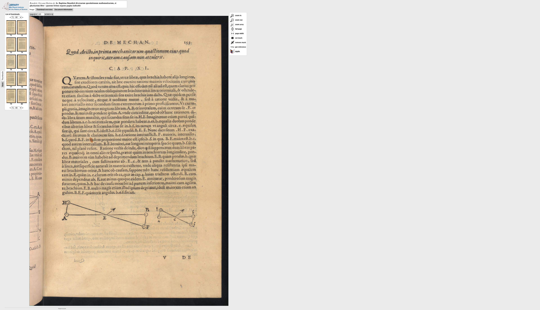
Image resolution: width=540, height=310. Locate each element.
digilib (237, 51)
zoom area (239, 24)
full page (238, 29)
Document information (63, 10)
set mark (238, 38)
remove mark (240, 42)
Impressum (62, 308)
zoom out (238, 20)
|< (35, 14)
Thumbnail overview (44, 10)
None (3, 84)
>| (52, 14)
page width (239, 33)
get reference (240, 47)
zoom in (238, 15)
